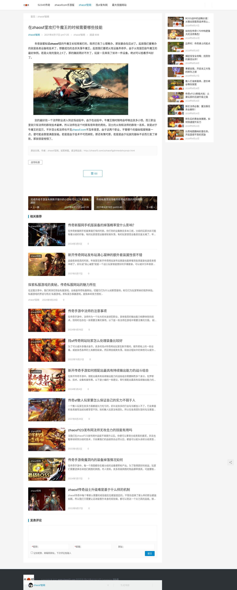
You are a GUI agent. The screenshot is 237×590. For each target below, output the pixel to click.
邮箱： (79, 546)
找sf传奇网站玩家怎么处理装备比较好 (95, 341)
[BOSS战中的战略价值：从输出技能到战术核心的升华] (176, 18)
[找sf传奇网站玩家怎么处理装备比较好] (46, 350)
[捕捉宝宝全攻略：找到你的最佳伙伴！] (176, 56)
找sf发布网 (102, 4)
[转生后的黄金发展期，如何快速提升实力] (176, 119)
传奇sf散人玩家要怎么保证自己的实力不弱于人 (101, 400)
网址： (121, 546)
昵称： (36, 546)
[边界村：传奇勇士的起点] (176, 43)
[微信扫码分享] (134, 585)
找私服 (116, 579)
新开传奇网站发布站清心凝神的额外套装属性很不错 (105, 255)
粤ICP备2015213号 (92, 579)
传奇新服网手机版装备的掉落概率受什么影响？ (102, 225)
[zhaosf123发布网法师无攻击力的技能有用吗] (46, 439)
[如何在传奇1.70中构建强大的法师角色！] (176, 31)
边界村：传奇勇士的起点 (197, 43)
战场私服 (35, 162)
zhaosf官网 (85, 4)
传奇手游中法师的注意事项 (87, 311)
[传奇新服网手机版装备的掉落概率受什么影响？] (46, 234)
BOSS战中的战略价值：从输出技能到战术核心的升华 (197, 21)
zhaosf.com (79, 129)
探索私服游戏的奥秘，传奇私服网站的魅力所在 (62, 285)
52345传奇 (44, 4)
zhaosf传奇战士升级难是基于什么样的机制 (99, 490)
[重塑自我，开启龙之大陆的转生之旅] (176, 68)
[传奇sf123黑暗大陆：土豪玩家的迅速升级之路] (176, 93)
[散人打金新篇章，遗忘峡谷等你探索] (176, 81)
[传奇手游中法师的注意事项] (46, 320)
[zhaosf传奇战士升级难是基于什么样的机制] (46, 499)
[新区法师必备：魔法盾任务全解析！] (176, 106)
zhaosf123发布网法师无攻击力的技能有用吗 (100, 430)
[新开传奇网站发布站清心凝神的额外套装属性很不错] (46, 264)
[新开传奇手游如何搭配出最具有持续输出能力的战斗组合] (46, 380)
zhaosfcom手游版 (64, 4)
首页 (33, 16)
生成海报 (124, 585)
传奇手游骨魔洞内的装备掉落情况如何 (95, 460)
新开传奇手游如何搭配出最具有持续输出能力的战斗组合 (108, 371)
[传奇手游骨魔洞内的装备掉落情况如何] (46, 469)
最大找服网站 (119, 4)
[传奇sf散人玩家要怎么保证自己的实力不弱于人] (46, 409)
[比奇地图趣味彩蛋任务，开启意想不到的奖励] (176, 131)
